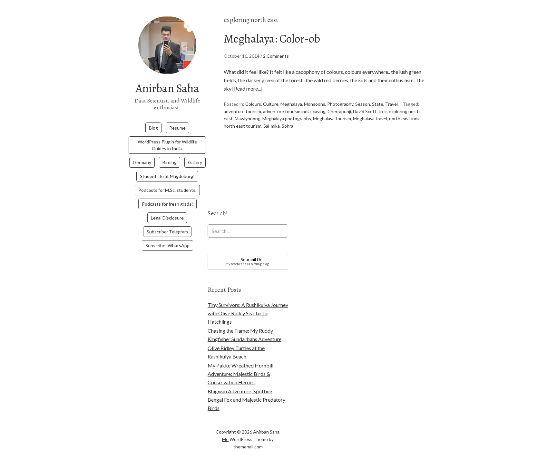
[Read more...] (247, 88)
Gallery (195, 162)
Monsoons (314, 104)
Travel (391, 104)
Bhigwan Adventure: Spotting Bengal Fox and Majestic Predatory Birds (246, 399)
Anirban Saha (167, 88)
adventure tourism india (287, 111)
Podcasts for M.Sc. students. (167, 190)
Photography (340, 104)
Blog (153, 128)
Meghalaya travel (370, 118)
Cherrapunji (339, 111)
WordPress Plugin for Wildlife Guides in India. (167, 145)
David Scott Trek (370, 111)
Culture (270, 104)
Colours (253, 104)
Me (225, 439)
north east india (405, 118)
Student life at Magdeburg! (167, 176)
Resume (177, 128)
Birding (169, 162)
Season (362, 104)
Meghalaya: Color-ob (272, 38)
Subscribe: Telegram (167, 231)
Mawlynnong (247, 118)
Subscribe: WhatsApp (167, 245)
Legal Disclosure (167, 217)
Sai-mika (271, 126)
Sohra (287, 126)
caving (319, 111)
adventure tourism (242, 111)
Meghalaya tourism (332, 118)
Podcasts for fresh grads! (167, 204)
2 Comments (276, 56)
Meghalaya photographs (286, 118)
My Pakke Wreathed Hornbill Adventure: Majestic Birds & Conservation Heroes (240, 373)
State (377, 104)
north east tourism (242, 126)
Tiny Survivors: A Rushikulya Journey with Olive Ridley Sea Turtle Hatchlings (248, 313)
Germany (142, 162)
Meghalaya (291, 104)
